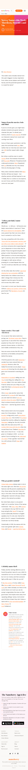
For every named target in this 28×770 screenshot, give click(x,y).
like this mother (7, 583)
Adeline (3, 443)
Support (14, 767)
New (7, 418)
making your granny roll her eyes (16, 288)
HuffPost (11, 630)
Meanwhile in (5, 377)
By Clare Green (9, 29)
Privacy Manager (22, 766)
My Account (4, 748)
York (10, 418)
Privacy (16, 766)
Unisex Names (4, 738)
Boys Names (4, 735)
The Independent (14, 629)
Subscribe (19, 10)
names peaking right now (15, 619)
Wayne (6, 585)
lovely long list (16, 135)
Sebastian (21, 360)
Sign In (3, 746)
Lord (2, 606)
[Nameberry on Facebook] (12, 753)
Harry (3, 604)
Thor (14, 330)
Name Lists (17, 733)
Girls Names (4, 733)
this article (22, 486)
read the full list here (19, 529)
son (12, 641)
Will (5, 150)
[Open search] (12, 10)
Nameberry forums (17, 291)
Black (23, 172)
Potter (7, 604)
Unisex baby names (7, 484)
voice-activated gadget (16, 601)
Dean (18, 441)
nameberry (14, 759)
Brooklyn (4, 415)
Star (18, 145)
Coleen (13, 585)
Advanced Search (19, 735)
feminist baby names (14, 621)
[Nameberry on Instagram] (18, 753)
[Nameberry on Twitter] (10, 753)
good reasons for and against (13, 231)
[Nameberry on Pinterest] (15, 753)
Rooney (18, 585)
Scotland (12, 377)
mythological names (17, 387)
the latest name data (15, 338)
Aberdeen (5, 332)
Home (2, 13)
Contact (17, 748)
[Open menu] (24, 10)
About (16, 746)
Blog (16, 744)
